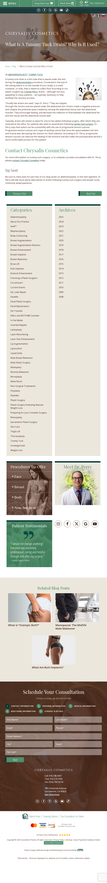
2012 (61, 278)
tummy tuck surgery (83, 124)
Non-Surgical (24, 507)
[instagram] (39, 10)
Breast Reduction (18, 259)
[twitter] (50, 10)
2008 (61, 296)
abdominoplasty (24, 82)
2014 (61, 268)
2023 (61, 226)
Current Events (17, 287)
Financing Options (50, 816)
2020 (61, 240)
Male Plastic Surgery (20, 362)
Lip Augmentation (19, 343)
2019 (61, 245)
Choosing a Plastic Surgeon (23, 278)
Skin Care (15, 426)
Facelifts (14, 296)
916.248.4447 (55, 775)
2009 (61, 292)
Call (81, 5)
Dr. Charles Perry (29, 91)
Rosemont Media (70, 850)
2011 (61, 282)
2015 (61, 263)
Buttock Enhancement (21, 273)
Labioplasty (16, 329)
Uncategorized (17, 445)
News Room (16, 381)
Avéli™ (13, 226)
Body (18, 497)
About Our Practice (19, 221)
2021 (61, 235)
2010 (61, 287)
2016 (61, 259)
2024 (61, 221)
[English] (94, 15)
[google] (56, 10)
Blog (14, 66)
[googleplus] (85, 523)
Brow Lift (14, 263)
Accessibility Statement (53, 843)
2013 (61, 273)
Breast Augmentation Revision (25, 245)
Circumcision (16, 282)
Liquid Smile (16, 353)
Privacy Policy (58, 840)
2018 (61, 249)
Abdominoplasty (17, 74)
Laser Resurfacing (19, 334)
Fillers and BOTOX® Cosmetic (24, 315)
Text (86, 5)
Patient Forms (34, 816)
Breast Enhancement (20, 249)
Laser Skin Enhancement (22, 339)
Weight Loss (16, 450)
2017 (61, 254)
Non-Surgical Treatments (22, 386)
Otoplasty (15, 390)
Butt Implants (17, 268)
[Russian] (103, 15)
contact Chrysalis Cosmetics (25, 160)
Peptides (14, 395)
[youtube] (61, 10)
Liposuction (16, 348)
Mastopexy (15, 367)
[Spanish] (98, 15)
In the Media (16, 320)
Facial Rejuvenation (19, 306)
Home (7, 66)
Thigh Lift (15, 431)
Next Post (90, 193)
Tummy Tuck (35, 74)
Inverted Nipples (18, 325)
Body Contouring (18, 235)
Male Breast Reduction (21, 357)
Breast (19, 486)
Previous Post (19, 193)
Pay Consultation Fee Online (72, 816)
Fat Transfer (16, 310)
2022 (61, 231)
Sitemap (69, 840)
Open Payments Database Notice (87, 840)
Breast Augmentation (21, 240)
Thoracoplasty (17, 436)
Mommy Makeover (19, 372)
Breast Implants (18, 254)
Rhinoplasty (16, 417)
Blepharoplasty (17, 231)
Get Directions (52, 794)
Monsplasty (16, 376)
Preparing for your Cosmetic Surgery (28, 412)
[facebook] (44, 10)
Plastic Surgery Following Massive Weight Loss (26, 406)
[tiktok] (67, 10)
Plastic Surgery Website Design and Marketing (42, 850)
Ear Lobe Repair (18, 292)
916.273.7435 (56, 778)
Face (17, 476)
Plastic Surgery (17, 400)
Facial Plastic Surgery (20, 301)
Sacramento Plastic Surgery (23, 422)
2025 (61, 217)
